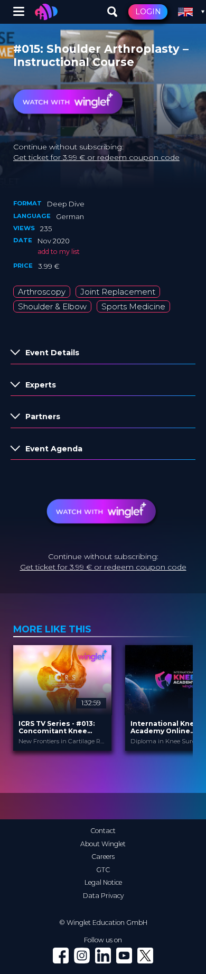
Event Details (52, 352)
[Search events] (112, 12)
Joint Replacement (117, 292)
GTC (103, 870)
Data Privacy (103, 896)
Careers (103, 856)
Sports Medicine (133, 306)
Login (148, 11)
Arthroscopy (41, 292)
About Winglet (103, 844)
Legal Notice (103, 882)
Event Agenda (53, 448)
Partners (42, 416)
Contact (103, 831)
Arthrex (75, 39)
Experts (40, 385)
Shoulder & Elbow (52, 306)
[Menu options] (18, 12)
